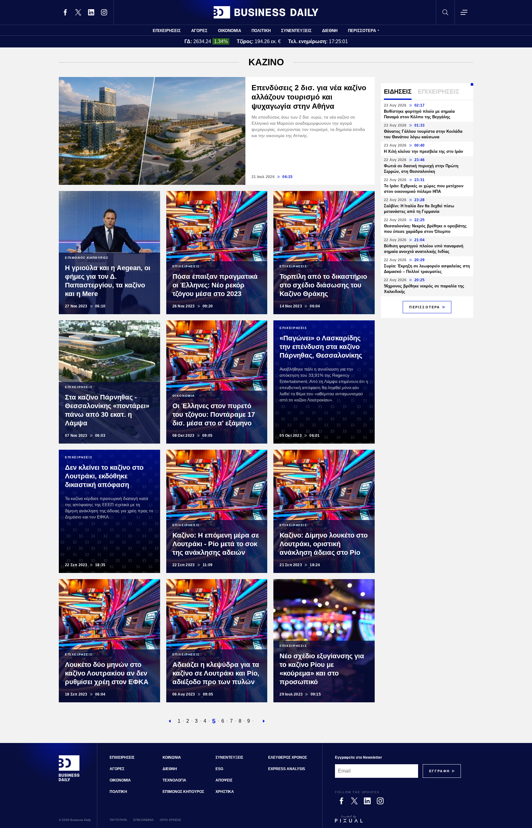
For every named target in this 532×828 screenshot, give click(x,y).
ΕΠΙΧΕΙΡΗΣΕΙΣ (167, 30)
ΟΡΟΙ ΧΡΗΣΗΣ (170, 820)
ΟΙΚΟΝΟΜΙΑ (229, 30)
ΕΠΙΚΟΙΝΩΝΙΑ (143, 820)
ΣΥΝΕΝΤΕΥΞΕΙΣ (296, 30)
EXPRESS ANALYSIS (286, 769)
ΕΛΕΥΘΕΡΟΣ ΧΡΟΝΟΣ (287, 757)
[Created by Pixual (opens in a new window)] (398, 821)
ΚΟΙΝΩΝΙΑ (172, 757)
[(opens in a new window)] (65, 12)
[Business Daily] (266, 12)
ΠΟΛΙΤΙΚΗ (261, 30)
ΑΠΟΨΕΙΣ (224, 780)
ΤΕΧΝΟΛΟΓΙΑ (174, 780)
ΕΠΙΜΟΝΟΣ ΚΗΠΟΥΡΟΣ (183, 791)
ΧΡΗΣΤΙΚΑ (225, 791)
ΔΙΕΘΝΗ (329, 30)
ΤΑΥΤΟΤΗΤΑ (118, 820)
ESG (219, 769)
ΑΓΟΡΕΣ (199, 30)
